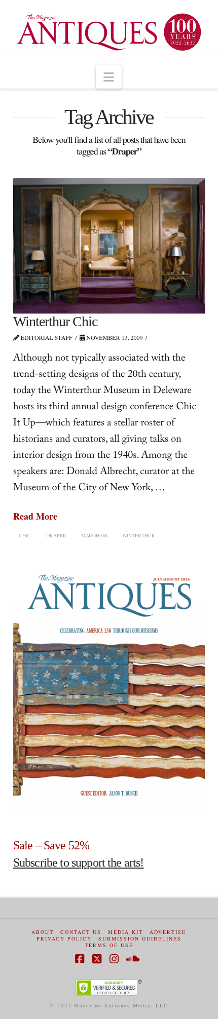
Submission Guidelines (139, 938)
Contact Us (80, 932)
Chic (25, 535)
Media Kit (125, 932)
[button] (109, 77)
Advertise (168, 932)
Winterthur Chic (55, 321)
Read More (35, 516)
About (42, 932)
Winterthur (138, 535)
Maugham (94, 535)
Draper (56, 535)
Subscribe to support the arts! (78, 862)
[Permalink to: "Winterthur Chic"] (109, 245)
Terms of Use (109, 945)
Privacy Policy (64, 938)
